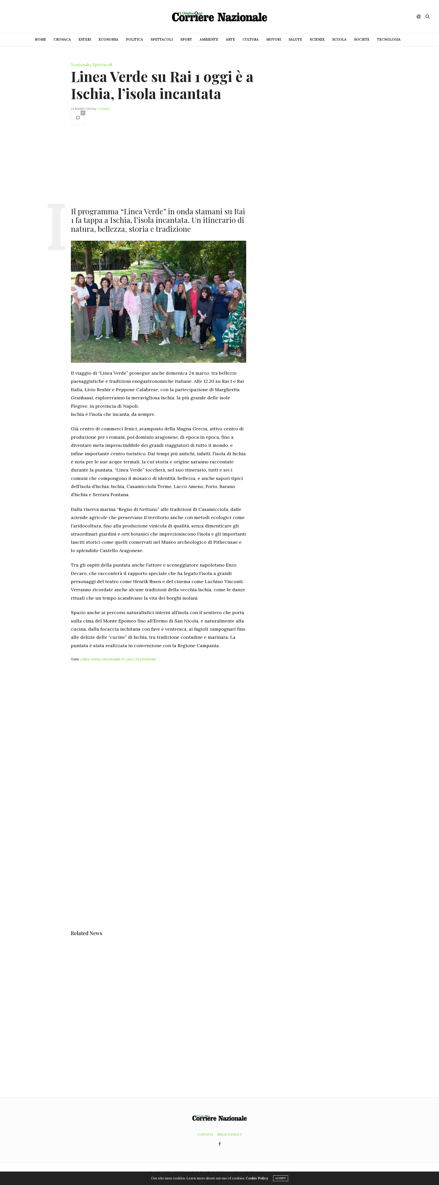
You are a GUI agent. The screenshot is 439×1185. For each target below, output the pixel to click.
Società (361, 39)
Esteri (85, 39)
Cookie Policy (257, 1178)
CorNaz (103, 109)
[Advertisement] (158, 165)
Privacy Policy (229, 1134)
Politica (134, 39)
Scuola (339, 39)
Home (40, 39)
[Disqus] (168, 732)
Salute (295, 39)
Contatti (205, 1134)
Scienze (317, 39)
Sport (186, 39)
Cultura (251, 39)
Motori (273, 39)
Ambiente (209, 39)
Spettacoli (162, 39)
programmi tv (114, 659)
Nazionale (80, 64)
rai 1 (130, 659)
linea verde (90, 659)
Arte (230, 39)
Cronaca (62, 39)
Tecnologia (389, 39)
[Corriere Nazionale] (219, 16)
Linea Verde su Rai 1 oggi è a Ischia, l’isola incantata (162, 85)
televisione (145, 659)
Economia (108, 39)
